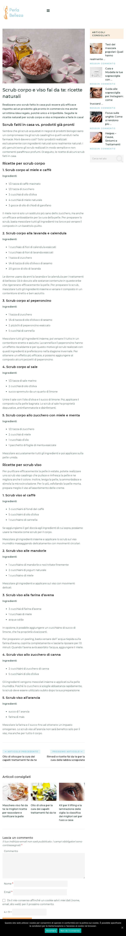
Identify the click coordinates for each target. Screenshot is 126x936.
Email (8, 892)
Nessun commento (103, 63)
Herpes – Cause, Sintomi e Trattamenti (112, 139)
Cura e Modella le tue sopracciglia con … (114, 74)
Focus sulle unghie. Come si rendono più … (113, 119)
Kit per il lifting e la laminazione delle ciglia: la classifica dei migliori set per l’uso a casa (70, 813)
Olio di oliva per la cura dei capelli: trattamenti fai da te (43, 809)
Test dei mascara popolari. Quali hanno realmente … (106, 52)
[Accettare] (122, 927)
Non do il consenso (70, 930)
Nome (8, 883)
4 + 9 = (8, 912)
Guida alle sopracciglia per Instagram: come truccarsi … (106, 96)
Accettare (51, 930)
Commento (11, 851)
